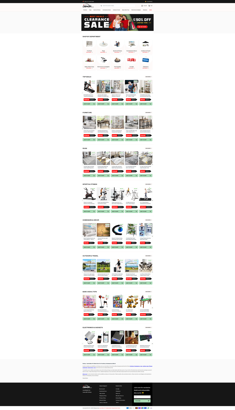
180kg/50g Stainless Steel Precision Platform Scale (89, 346)
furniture (132, 366)
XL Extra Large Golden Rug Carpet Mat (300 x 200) (103, 167)
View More (148, 76)
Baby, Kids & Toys (125, 9)
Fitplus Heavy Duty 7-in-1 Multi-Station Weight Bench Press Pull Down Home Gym (117, 203)
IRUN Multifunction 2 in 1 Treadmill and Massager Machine (88, 95)
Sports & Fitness (97, 9)
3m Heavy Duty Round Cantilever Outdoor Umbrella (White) (131, 274)
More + (117, 402)
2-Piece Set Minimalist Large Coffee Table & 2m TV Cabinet (131, 131)
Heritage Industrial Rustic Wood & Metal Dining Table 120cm (103, 131)
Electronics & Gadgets (103, 66)
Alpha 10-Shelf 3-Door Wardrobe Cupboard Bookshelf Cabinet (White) (117, 95)
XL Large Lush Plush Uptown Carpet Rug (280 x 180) (145, 167)
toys (95, 367)
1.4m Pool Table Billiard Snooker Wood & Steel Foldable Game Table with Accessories (145, 310)
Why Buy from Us (119, 395)
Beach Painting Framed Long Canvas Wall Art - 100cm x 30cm (89, 239)
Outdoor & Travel (116, 9)
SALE (150, 9)
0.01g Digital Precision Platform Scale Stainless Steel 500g (117, 346)
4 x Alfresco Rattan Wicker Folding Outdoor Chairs (145, 274)
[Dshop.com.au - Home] (87, 386)
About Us (118, 393)
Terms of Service (103, 402)
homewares (137, 366)
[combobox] (117, 5)
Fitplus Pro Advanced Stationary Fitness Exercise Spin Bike (89, 203)
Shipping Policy (102, 395)
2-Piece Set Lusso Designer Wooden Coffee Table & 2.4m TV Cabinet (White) (89, 131)
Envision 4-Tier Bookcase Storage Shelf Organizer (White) (117, 131)
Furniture (85, 9)
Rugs (90, 9)
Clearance (145, 66)
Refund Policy (102, 400)
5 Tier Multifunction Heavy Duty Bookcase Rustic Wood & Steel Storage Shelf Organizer (145, 95)
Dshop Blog (118, 398)
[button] (150, 6)
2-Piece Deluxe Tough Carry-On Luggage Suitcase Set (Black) (117, 274)
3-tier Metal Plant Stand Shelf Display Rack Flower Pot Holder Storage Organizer (131, 239)
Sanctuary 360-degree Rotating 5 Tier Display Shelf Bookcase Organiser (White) (103, 95)
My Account (102, 389)
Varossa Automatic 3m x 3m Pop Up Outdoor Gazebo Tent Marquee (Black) (103, 274)
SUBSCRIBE (137, 400)
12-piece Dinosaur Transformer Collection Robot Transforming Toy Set (117, 310)
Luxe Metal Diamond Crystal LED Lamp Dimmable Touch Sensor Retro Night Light (131, 346)
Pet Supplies (117, 66)
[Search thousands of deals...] (101, 5)
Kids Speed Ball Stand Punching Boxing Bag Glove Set (103, 310)
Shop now (85, 374)
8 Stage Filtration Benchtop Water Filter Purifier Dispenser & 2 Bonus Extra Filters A (145, 239)
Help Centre (102, 393)
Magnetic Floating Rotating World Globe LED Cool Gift (117, 239)
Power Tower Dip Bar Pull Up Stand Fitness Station (103, 203)
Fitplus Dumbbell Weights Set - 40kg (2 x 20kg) (131, 95)
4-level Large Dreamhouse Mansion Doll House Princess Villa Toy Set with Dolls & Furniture (89, 310)
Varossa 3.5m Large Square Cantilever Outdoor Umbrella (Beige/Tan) (89, 274)
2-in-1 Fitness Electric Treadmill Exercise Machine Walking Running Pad (145, 203)
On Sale (132, 66)
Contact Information (120, 400)
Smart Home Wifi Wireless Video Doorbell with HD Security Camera (103, 346)
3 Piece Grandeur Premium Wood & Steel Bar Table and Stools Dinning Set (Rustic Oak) (145, 131)
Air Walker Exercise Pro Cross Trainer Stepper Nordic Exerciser (130, 203)
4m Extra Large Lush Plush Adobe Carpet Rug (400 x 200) (89, 167)
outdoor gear (146, 366)
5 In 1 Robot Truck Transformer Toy (129, 310)
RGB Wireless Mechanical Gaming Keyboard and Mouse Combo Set (145, 346)
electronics (90, 367)
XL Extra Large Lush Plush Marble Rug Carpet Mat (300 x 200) (117, 167)
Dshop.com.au (96, 408)
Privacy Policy (102, 398)
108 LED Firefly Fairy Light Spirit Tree (103, 239)
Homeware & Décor (107, 9)
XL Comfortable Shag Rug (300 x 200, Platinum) (131, 167)
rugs (141, 366)
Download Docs (103, 391)
